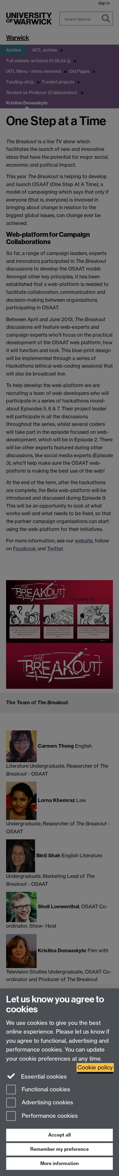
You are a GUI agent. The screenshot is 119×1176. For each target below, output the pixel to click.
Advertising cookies (46, 1102)
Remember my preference (59, 1149)
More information (59, 1163)
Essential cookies (43, 1076)
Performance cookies (49, 1116)
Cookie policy (95, 1067)
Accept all (59, 1135)
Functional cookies (45, 1089)
